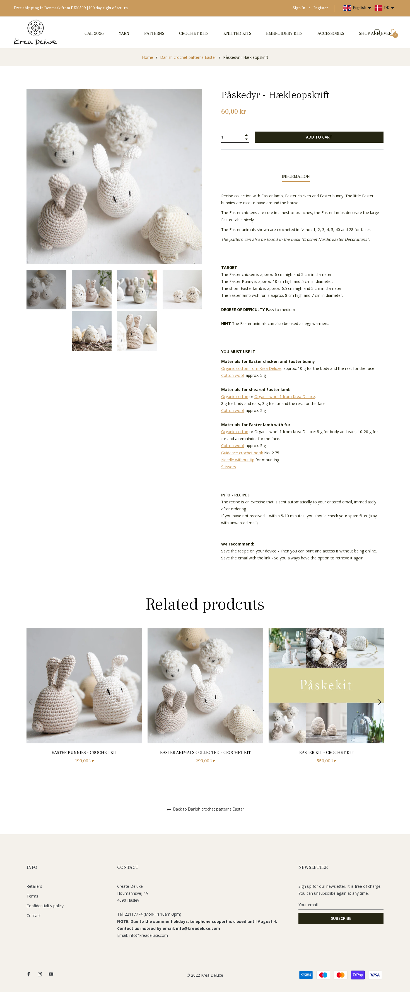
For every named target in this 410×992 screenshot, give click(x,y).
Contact (33, 915)
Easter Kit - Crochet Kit (326, 752)
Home (147, 57)
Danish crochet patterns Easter (188, 57)
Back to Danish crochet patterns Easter (208, 809)
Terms (32, 896)
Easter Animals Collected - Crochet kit (205, 752)
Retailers (34, 886)
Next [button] (379, 702)
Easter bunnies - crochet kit (84, 752)
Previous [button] (30, 702)
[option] (84, 702)
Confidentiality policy (45, 905)
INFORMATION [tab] (296, 176)
